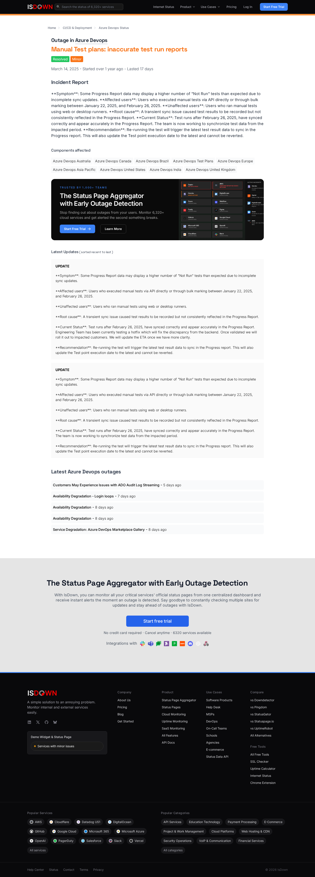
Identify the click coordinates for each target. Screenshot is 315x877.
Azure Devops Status (114, 28)
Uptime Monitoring (175, 721)
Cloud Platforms (223, 831)
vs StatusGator (260, 714)
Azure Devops (91, 40)
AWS (38, 822)
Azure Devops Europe (235, 161)
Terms (84, 869)
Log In (247, 7)
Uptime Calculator (262, 768)
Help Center (35, 869)
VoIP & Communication (215, 841)
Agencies (212, 742)
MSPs (210, 714)
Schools (211, 735)
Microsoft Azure (133, 831)
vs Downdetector (262, 700)
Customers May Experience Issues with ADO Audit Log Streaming (106, 485)
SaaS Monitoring (173, 728)
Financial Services (251, 841)
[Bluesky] (55, 722)
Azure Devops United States (122, 169)
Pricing (231, 7)
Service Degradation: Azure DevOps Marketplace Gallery (99, 529)
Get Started (125, 721)
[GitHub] (46, 722)
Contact (68, 869)
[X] (38, 722)
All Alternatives (260, 735)
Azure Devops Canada (113, 161)
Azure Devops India (165, 169)
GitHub (40, 831)
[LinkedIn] (29, 722)
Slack (118, 841)
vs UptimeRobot (261, 728)
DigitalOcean (122, 822)
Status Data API (217, 756)
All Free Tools (259, 754)
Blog (120, 714)
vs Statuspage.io (262, 721)
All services (38, 850)
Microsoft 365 (99, 831)
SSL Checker (259, 761)
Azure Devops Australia (72, 161)
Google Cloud (66, 831)
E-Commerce (273, 822)
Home (52, 28)
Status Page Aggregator (179, 700)
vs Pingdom (258, 707)
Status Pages (171, 707)
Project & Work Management (184, 831)
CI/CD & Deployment (77, 28)
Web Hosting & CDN (256, 831)
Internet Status (163, 7)
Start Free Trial (273, 7)
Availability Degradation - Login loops (83, 496)
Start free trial (157, 621)
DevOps (212, 721)
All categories (173, 850)
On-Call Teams (216, 728)
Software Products (219, 700)
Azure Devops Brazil (152, 161)
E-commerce (215, 749)
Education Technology (204, 822)
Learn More (113, 229)
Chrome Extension (263, 783)
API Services (172, 822)
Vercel (139, 841)
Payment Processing (242, 822)
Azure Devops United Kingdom (210, 169)
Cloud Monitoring (174, 714)
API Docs (168, 742)
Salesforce (93, 841)
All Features (170, 735)
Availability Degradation (72, 507)
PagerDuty (66, 841)
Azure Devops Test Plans (193, 161)
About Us (123, 700)
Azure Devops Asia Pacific (74, 169)
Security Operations (177, 841)
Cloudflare (62, 822)
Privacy (98, 869)
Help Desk (213, 707)
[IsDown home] (40, 6)
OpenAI (40, 841)
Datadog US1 (91, 822)
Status (53, 869)
